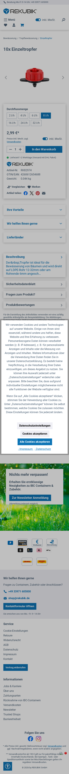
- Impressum (25, 449)
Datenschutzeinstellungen (34, 425)
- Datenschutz (43, 449)
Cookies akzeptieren (34, 433)
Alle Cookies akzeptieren (35, 441)
